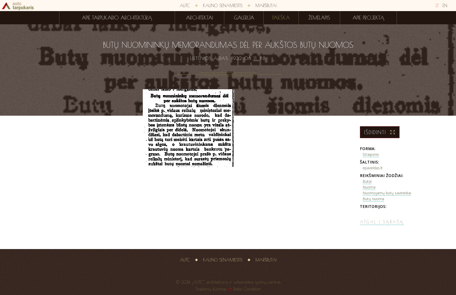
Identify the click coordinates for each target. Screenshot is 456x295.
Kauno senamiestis (223, 5)
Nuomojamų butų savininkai (387, 192)
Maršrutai (266, 5)
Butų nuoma (373, 198)
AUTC (185, 5)
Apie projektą (368, 18)
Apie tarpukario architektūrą (117, 18)
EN (445, 5)
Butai (367, 181)
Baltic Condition (247, 289)
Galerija (244, 18)
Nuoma (369, 187)
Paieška (281, 18)
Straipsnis (371, 154)
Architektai (199, 18)
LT (437, 5)
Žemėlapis (319, 18)
